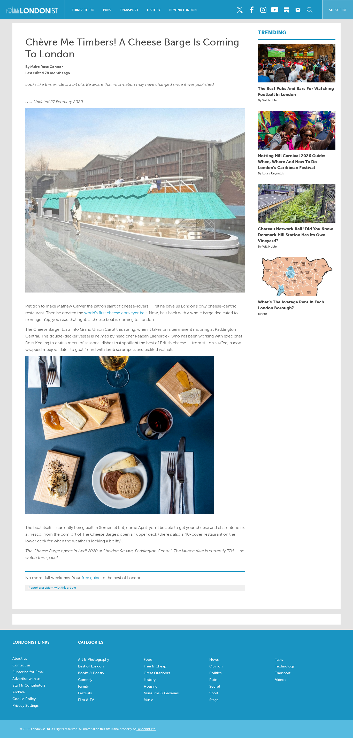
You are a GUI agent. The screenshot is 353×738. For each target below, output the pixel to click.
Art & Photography (93, 659)
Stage (214, 700)
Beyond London (183, 10)
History (153, 10)
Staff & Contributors (28, 685)
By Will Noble (267, 100)
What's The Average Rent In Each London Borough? (291, 304)
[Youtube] (275, 10)
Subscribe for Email (28, 672)
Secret (214, 686)
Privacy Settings (25, 705)
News (214, 659)
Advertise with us (26, 679)
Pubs (107, 10)
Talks (279, 659)
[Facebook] (251, 10)
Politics (215, 673)
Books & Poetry (91, 673)
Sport (213, 693)
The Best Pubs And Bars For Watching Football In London (296, 91)
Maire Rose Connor (46, 67)
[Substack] (286, 10)
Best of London (91, 666)
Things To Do (83, 10)
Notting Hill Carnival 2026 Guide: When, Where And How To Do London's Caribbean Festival (291, 161)
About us (19, 658)
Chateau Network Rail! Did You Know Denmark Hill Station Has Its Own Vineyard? (295, 234)
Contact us (21, 665)
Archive (18, 692)
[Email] (298, 10)
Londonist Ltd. (146, 729)
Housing (150, 686)
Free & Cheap (155, 666)
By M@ (262, 313)
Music (148, 700)
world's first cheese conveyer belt (115, 312)
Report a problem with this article (52, 587)
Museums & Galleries (161, 693)
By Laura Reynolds (271, 173)
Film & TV (86, 700)
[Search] (309, 10)
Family (83, 686)
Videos (280, 680)
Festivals (85, 693)
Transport (129, 10)
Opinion (215, 666)
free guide (91, 577)
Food (148, 659)
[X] (240, 10)
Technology (285, 666)
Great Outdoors (157, 673)
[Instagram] (263, 10)
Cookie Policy (24, 699)
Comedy (85, 680)
